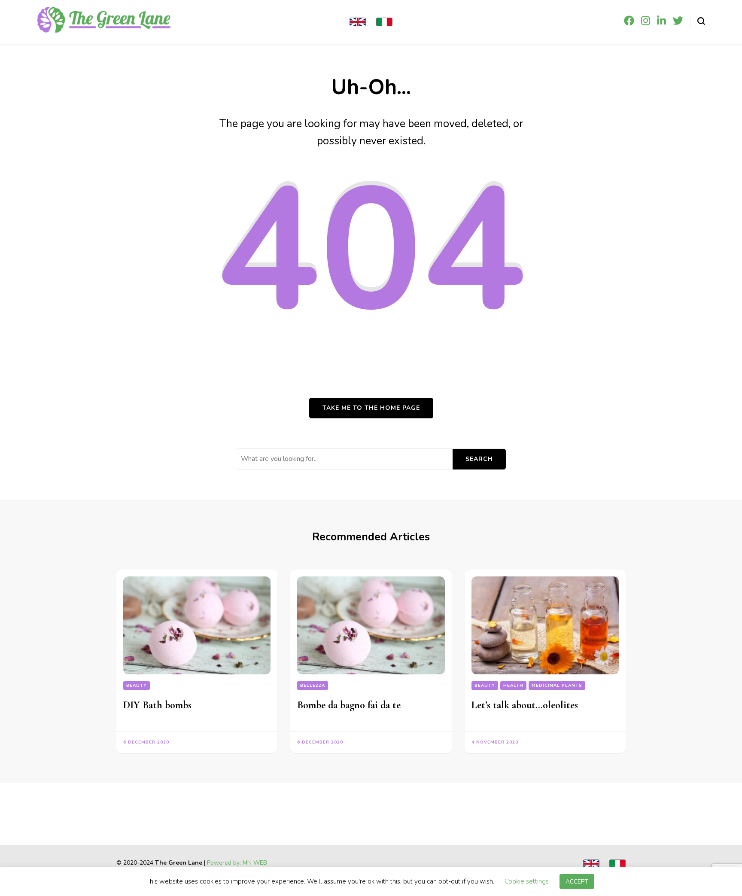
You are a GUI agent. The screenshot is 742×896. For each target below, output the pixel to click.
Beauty (136, 686)
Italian (384, 22)
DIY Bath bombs (157, 705)
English (358, 22)
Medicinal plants (557, 686)
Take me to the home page (371, 408)
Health (513, 686)
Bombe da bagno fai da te (349, 705)
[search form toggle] (701, 21)
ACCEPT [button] (577, 883)
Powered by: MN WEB (237, 863)
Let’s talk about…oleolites (524, 705)
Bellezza (312, 686)
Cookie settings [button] (527, 882)
